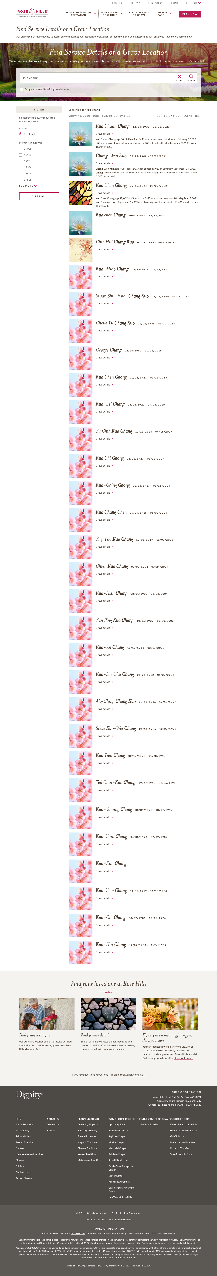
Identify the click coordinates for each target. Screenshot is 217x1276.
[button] (174, 4)
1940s (27, 173)
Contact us (120, 1257)
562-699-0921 (193, 1096)
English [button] (191, 3)
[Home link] (32, 12)
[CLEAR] (179, 76)
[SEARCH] (191, 76)
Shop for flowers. (183, 1057)
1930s (27, 167)
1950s (27, 179)
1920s (27, 160)
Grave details (103, 133)
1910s (27, 154)
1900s (27, 148)
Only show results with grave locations (48, 89)
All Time (30, 133)
